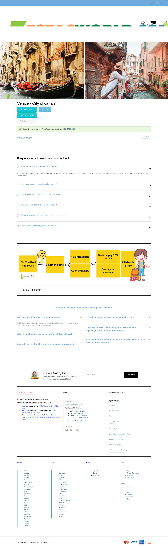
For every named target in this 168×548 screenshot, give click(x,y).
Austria (26, 500)
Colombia (130, 497)
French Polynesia (133, 473)
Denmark (27, 480)
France (26, 491)
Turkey (26, 523)
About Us (112, 405)
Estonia (26, 507)
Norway (26, 475)
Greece (26, 509)
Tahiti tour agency (115, 444)
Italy (25, 496)
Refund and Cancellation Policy (120, 434)
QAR (150, 3)
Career (111, 423)
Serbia (26, 505)
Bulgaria (27, 514)
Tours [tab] (145, 137)
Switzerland (28, 482)
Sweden (26, 473)
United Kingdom (29, 487)
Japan (60, 471)
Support (159, 3)
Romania (27, 503)
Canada (129, 494)
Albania (26, 512)
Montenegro (28, 516)
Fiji (128, 471)
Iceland (26, 477)
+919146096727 (79, 413)
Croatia (26, 498)
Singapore (62, 507)
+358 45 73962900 (69, 129)
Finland (26, 471)
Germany (27, 489)
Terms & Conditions (116, 439)
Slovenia (27, 519)
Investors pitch (114, 411)
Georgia (26, 521)
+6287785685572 (82, 418)
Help (110, 416)
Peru (128, 499)
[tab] (27, 109)
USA (128, 492)
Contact (116, 421)
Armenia (27, 525)
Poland (26, 484)
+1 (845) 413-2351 (79, 411)
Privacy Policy (114, 429)
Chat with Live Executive (78, 420)
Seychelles (96, 471)
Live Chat (44, 109)
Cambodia (62, 473)
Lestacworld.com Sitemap (118, 450)
